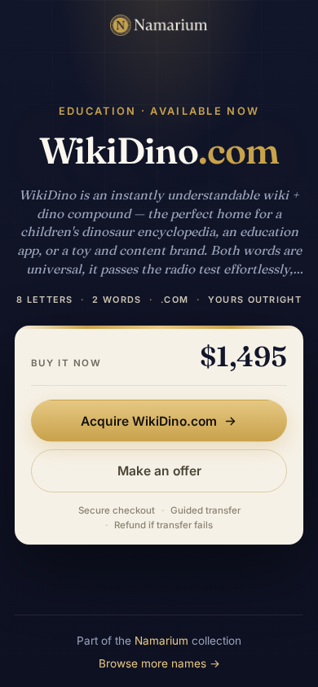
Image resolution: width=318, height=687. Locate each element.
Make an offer (159, 471)
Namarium (161, 640)
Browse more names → (159, 663)
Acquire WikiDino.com (149, 421)
